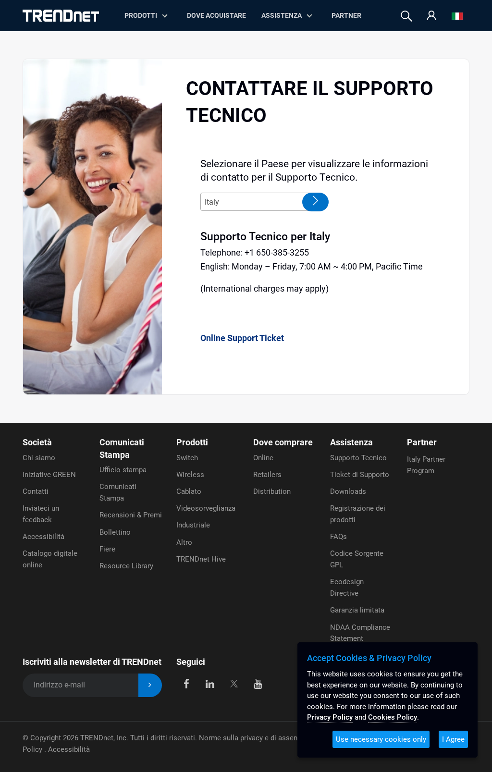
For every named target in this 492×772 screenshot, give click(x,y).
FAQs (338, 536)
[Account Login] (431, 16)
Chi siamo (39, 457)
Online (263, 457)
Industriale (193, 525)
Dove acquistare (216, 15)
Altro (184, 542)
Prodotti (192, 442)
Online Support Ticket (242, 338)
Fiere (107, 549)
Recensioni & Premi (130, 515)
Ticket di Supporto (359, 474)
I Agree (453, 739)
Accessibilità (43, 536)
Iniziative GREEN (49, 474)
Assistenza (281, 15)
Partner (346, 15)
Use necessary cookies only (381, 739)
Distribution (272, 491)
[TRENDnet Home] (61, 16)
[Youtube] (258, 683)
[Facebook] (186, 683)
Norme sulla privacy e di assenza (252, 738)
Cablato (188, 491)
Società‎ (37, 442)
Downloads (348, 491)
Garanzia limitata (357, 610)
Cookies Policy (392, 717)
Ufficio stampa (123, 470)
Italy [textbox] (212, 202)
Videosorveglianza (205, 508)
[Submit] (315, 202)
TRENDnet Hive (201, 559)
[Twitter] (234, 683)
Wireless (190, 474)
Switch (187, 457)
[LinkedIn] (210, 683)
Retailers (267, 474)
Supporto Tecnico (358, 457)
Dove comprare (283, 442)
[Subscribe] (150, 685)
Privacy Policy (330, 717)
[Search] (406, 16)
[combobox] (260, 202)
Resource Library (126, 566)
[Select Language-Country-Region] (457, 16)
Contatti (36, 491)
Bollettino (115, 532)
